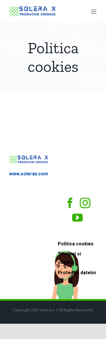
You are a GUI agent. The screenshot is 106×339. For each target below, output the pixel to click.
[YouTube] (77, 217)
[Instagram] (85, 203)
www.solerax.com (28, 174)
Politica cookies (76, 244)
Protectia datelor (77, 272)
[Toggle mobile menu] (94, 12)
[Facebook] (70, 203)
